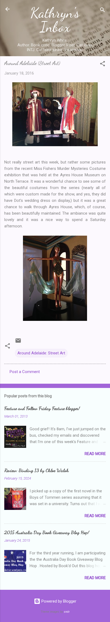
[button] (102, 64)
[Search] (102, 11)
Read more (95, 453)
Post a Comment (25, 371)
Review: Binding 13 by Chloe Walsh (36, 470)
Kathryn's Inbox (55, 19)
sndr (67, 611)
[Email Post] (18, 342)
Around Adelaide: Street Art (41, 353)
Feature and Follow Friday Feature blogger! (42, 408)
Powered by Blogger (58, 601)
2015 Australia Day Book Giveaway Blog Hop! (46, 532)
